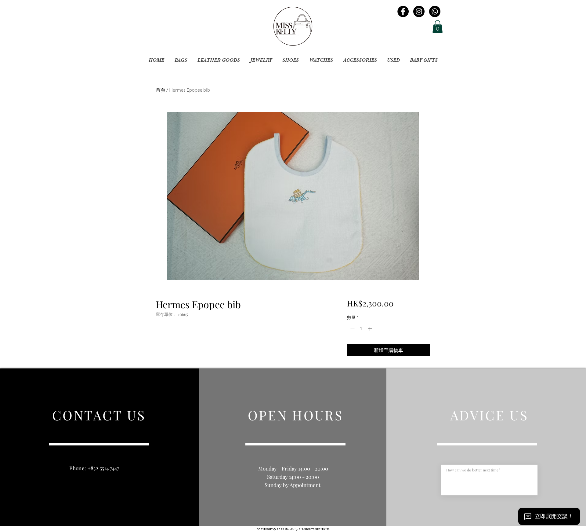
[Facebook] (403, 11)
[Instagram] (419, 11)
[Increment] (370, 328)
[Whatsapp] (434, 11)
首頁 (160, 90)
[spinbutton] (361, 328)
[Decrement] (352, 328)
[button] (437, 26)
